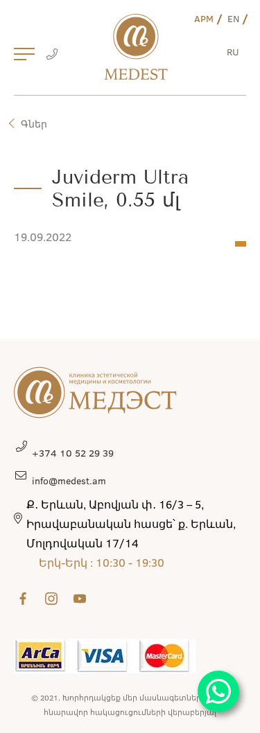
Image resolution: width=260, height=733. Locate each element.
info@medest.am (69, 480)
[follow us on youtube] (79, 598)
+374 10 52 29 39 (73, 452)
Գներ (34, 123)
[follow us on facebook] (23, 598)
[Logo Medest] (136, 46)
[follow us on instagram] (51, 598)
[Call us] (52, 55)
